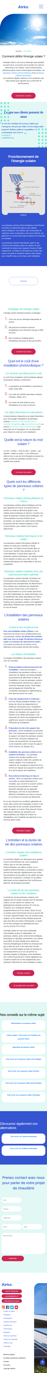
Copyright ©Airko (9, 1368)
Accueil (18, 51)
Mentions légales (9, 1354)
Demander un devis (23, 96)
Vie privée (6, 1365)
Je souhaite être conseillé (23, 985)
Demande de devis (11, 1301)
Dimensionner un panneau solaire (23, 1023)
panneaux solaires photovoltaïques (17, 73)
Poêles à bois (7, 1343)
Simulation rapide (23, 831)
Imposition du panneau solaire (23, 1047)
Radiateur (6, 1332)
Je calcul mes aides (23, 472)
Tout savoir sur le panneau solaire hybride (23, 1071)
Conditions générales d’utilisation (14, 1358)
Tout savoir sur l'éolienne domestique (23, 1148)
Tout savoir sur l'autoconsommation (23, 1136)
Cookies (6, 1361)
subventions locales (32, 424)
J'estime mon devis (23, 352)
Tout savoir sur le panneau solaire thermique (23, 1095)
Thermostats (7, 1329)
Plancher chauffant (10, 1336)
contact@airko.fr (11, 1296)
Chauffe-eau (7, 1325)
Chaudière (6, 1346)
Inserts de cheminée (10, 1339)
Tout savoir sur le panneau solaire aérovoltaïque (23, 1059)
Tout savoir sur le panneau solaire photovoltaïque (23, 1083)
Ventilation (6, 1315)
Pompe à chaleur (9, 1311)
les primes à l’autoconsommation (23, 427)
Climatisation (7, 1318)
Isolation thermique (9, 1322)
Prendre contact (23, 973)
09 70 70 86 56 (11, 1291)
